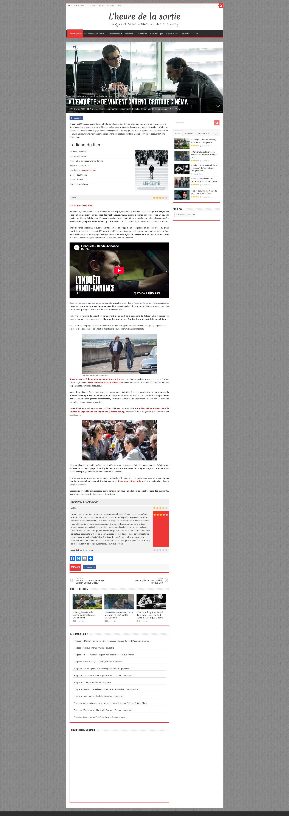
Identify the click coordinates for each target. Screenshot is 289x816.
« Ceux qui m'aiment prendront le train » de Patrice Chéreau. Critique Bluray (115, 703)
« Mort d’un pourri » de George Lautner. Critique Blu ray (90, 580)
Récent (178, 133)
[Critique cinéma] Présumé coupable (98, 648)
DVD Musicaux (172, 34)
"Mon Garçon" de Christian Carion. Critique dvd (103, 696)
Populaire (189, 133)
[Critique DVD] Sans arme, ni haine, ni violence (102, 662)
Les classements (113, 34)
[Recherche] (221, 5)
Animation (186, 34)
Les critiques (74, 34)
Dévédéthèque (156, 34)
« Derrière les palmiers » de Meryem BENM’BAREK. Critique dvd (118, 615)
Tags (215, 133)
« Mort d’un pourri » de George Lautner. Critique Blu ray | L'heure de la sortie (116, 641)
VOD (196, 34)
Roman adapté (147, 109)
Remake (135, 109)
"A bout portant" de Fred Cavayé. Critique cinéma (104, 717)
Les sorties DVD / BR (93, 34)
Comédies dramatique (108, 109)
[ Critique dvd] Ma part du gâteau (97, 682)
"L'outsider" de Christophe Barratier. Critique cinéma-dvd (107, 675)
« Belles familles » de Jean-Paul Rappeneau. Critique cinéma (108, 655)
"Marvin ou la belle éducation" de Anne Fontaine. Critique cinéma (110, 689)
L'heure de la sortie (144, 16)
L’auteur (101, 6)
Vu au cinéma (161, 109)
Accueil (92, 6)
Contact (110, 6)
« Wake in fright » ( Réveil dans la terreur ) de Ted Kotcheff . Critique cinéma (150, 615)
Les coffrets (142, 34)
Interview (129, 34)
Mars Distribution (89, 170)
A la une (81, 96)
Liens (119, 6)
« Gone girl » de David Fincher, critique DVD (149, 580)
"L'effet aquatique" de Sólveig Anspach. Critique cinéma (107, 668)
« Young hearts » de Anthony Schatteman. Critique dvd (84, 615)
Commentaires (203, 133)
